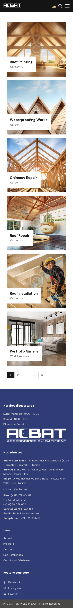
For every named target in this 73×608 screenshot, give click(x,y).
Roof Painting (21, 62)
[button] (67, 6)
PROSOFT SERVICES (15, 603)
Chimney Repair (23, 178)
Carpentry (16, 67)
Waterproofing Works (28, 120)
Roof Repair (20, 236)
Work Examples (19, 356)
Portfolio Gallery (24, 351)
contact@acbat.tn (15, 489)
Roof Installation (24, 293)
